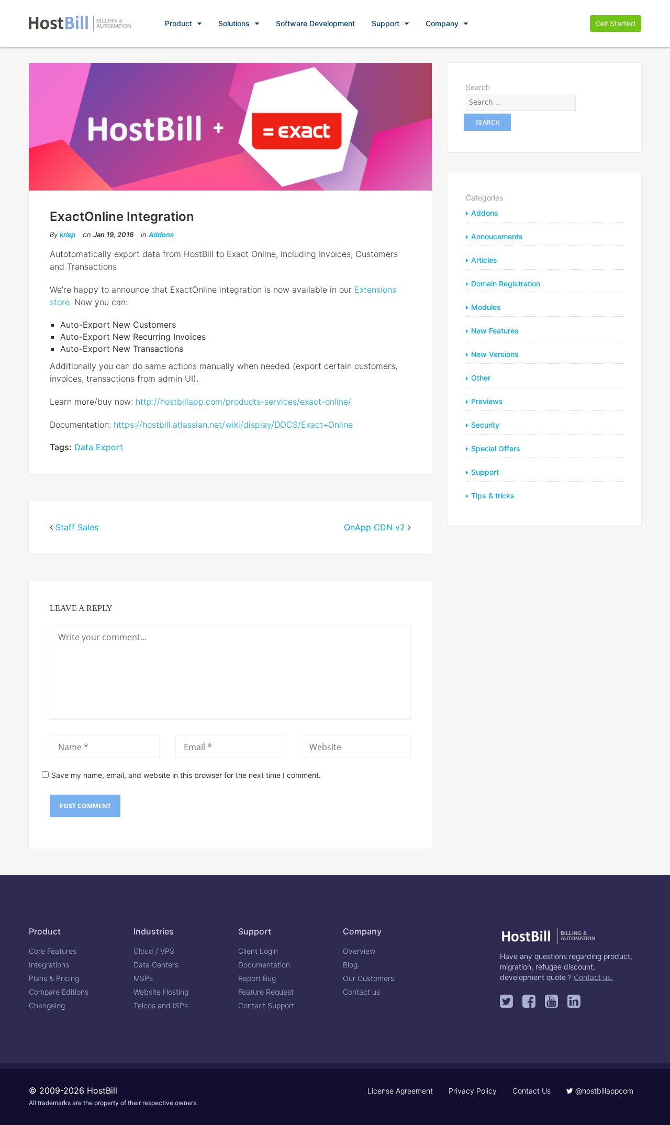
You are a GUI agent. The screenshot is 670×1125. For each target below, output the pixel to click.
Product (178, 23)
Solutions (234, 23)
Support (385, 23)
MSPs (143, 978)
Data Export (98, 447)
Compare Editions (58, 991)
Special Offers (495, 448)
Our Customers (368, 978)
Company (442, 23)
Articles (484, 259)
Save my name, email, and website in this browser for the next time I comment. (186, 775)
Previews (487, 401)
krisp (67, 234)
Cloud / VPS (153, 950)
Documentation (264, 964)
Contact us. (593, 977)
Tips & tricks (493, 495)
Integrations (49, 964)
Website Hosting (160, 991)
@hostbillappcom (603, 1090)
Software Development (315, 23)
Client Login (258, 950)
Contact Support (266, 1005)
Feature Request (266, 991)
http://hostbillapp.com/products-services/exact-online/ (243, 401)
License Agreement (400, 1090)
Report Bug (257, 978)
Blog (350, 964)
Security (485, 424)
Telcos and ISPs (160, 1005)
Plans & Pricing (54, 978)
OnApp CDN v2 (374, 527)
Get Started (615, 23)
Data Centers (155, 964)
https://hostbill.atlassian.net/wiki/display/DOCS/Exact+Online (233, 424)
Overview (359, 950)
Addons (161, 234)
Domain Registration (505, 283)
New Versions (495, 354)
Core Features (52, 950)
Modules (486, 307)
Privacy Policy (473, 1090)
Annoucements (497, 236)
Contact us (361, 991)
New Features (495, 330)
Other (480, 377)
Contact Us (531, 1090)
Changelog (47, 1005)
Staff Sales (76, 527)
